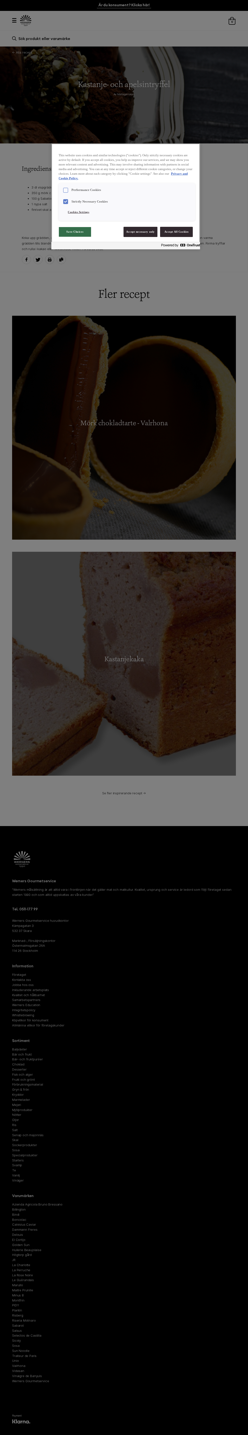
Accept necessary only (140, 231)
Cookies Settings (78, 212)
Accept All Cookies (176, 231)
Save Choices (74, 231)
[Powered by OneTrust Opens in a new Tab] (179, 246)
